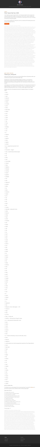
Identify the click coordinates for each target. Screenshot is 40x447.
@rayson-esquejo (29, 56)
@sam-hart (12, 58)
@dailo (24, 31)
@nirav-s (5, 424)
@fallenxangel (31, 34)
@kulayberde (33, 419)
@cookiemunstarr (13, 31)
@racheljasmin (33, 55)
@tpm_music (13, 63)
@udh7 (22, 63)
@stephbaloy (10, 61)
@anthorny (31, 28)
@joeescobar (32, 41)
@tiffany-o (19, 62)
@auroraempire (6, 29)
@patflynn (11, 55)
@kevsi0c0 (21, 44)
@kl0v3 (27, 419)
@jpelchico (8, 43)
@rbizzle (33, 56)
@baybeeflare (14, 29)
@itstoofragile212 (21, 38)
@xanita (29, 429)
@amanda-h (22, 411)
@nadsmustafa (22, 423)
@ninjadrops (16, 54)
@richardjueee (15, 57)
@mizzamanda (6, 51)
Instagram (25, 445)
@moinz (9, 51)
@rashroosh (22, 56)
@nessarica (12, 54)
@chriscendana (16, 30)
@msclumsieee (32, 51)
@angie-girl (24, 28)
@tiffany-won (23, 62)
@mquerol (18, 51)
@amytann (16, 28)
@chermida (12, 30)
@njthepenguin (25, 54)
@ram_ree (13, 56)
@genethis (29, 35)
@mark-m (13, 48)
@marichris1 (10, 48)
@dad (14, 413)
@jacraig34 (33, 38)
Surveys (5, 11)
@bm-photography (23, 29)
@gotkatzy (15, 36)
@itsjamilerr (13, 38)
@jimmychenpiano (27, 41)
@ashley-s (30, 411)
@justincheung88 (6, 44)
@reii (5, 57)
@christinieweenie (32, 30)
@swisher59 (23, 61)
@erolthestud (20, 34)
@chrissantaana (20, 30)
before (32, 387)
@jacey (28, 38)
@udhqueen (24, 63)
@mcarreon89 (25, 49)
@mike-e (14, 50)
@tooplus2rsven (9, 63)
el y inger (20, 4)
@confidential (9, 31)
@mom (12, 51)
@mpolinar (5, 49)
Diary (5, 73)
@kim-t (18, 419)
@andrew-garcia (20, 28)
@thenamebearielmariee (11, 62)
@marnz (19, 48)
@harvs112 (29, 36)
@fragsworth (13, 35)
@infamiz (5, 38)
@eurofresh (27, 34)
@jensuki (9, 41)
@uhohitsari (28, 63)
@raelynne (5, 56)
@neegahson (6, 54)
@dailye (26, 31)
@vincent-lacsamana (21, 64)
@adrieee (10, 411)
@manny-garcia (6, 48)
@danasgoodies (29, 31)
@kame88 (15, 44)
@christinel (28, 30)
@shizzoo (32, 58)
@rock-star (23, 57)
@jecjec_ (25, 418)
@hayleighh (32, 36)
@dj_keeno (11, 43)
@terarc (30, 61)
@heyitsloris (8, 37)
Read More (6, 23)
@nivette (21, 54)
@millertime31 (25, 50)
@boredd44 (27, 29)
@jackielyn (30, 38)
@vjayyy (25, 64)
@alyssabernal (13, 28)
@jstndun (17, 43)
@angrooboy (28, 28)
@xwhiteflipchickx (32, 429)
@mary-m (21, 48)
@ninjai (19, 54)
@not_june (31, 54)
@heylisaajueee (12, 37)
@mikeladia (21, 50)
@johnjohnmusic (6, 42)
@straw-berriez (14, 61)
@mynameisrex (10, 423)
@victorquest (16, 64)
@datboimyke (34, 31)
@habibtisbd (20, 416)
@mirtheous (28, 50)
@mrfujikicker (22, 51)
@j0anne (25, 38)
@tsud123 (16, 63)
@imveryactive (27, 417)
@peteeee (14, 55)
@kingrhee (28, 44)
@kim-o (16, 419)
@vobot (28, 64)
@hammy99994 (25, 36)
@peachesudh (23, 424)
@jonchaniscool (20, 42)
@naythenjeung (26, 423)
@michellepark (6, 50)
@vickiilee (13, 64)
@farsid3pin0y (6, 35)
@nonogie (28, 54)
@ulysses (31, 63)
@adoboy (7, 411)
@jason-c (20, 418)
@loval (9, 420)
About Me (6, 439)
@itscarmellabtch (9, 38)
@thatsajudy (33, 61)
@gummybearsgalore (20, 36)
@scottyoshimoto (28, 58)
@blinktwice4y (18, 29)
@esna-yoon (24, 34)
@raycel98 (25, 56)
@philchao (19, 55)
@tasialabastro (27, 61)
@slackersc (33, 426)
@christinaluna (24, 30)
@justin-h (29, 43)
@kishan (24, 419)
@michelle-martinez (29, 49)
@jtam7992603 (21, 43)
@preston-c (25, 55)
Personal (6, 440)
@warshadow (30, 64)
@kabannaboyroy (11, 44)
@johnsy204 (10, 42)
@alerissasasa (6, 28)
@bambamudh (10, 412)
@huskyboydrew (28, 37)
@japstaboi (17, 418)
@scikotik (24, 58)
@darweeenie (28, 413)
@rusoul (5, 58)
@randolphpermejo (18, 56)
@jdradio (23, 418)
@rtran (34, 57)
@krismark (29, 419)
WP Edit (19, 25)
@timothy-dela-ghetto (31, 62)
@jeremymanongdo (13, 41)
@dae (22, 31)
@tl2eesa (5, 63)
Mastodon (29, 445)
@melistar (12, 49)
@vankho (10, 64)
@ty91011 (19, 63)
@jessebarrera (18, 41)
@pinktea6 (22, 55)
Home (6, 437)
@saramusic (21, 58)
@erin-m (12, 34)
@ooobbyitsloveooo (7, 55)
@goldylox (9, 36)
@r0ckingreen (29, 55)
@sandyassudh (16, 426)
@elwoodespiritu (6, 34)
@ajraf (12, 411)
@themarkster (6, 62)
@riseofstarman (19, 57)
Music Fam (11, 73)
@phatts (17, 55)
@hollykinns (24, 37)
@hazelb (5, 37)
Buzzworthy (23, 439)
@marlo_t (16, 48)
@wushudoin (26, 429)
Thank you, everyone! (10, 74)
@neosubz (9, 54)
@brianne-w (19, 412)
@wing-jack (22, 429)
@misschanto (32, 50)
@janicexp (14, 418)
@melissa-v (9, 49)
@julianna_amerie (25, 43)
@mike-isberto (17, 50)
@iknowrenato (33, 37)
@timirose (26, 62)
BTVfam (8, 73)
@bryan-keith (31, 29)
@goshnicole (12, 36)
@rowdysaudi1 (31, 57)
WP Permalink (16, 25)
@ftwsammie (21, 35)
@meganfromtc (25, 48)
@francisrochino (17, 35)
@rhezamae (7, 57)
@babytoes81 (10, 29)
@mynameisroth (14, 423)
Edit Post (12, 25)
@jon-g (14, 42)
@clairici (5, 31)
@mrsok (25, 51)
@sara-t (18, 58)
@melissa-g (32, 48)
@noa (12, 424)
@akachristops (16, 411)
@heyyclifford (16, 37)
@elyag (10, 34)
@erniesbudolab (16, 34)
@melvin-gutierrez (16, 49)
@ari (34, 28)
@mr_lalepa (28, 51)
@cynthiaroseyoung (18, 31)
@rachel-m (16, 425)
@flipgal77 (9, 35)
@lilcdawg (5, 30)
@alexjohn (9, 28)
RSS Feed (22, 445)
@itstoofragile (17, 38)
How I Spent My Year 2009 (11, 13)
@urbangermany (6, 64)
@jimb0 (24, 41)
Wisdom (22, 440)
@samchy (16, 58)
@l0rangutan (6, 420)
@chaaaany (8, 30)
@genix (32, 35)
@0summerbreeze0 (18, 61)
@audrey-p (33, 411)
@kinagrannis (25, 44)
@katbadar (18, 44)
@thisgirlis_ (16, 62)
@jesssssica (21, 41)
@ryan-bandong (9, 58)
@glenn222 (5, 36)
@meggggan (29, 48)
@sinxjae (30, 426)
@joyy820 (5, 43)
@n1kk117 (18, 423)
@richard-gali (11, 57)
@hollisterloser (21, 37)
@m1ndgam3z (12, 420)
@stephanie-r (6, 61)
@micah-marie (21, 49)
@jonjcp (24, 42)
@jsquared (14, 43)
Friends (22, 437)
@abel (5, 411)
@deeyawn (31, 413)
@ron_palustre (27, 57)
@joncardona (16, 42)
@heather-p (30, 416)
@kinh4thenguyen (32, 44)
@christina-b (33, 412)
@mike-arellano (11, 50)
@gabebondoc (25, 35)
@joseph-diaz (27, 42)
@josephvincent (31, 42)
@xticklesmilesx (15, 51)
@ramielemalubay (9, 56)
